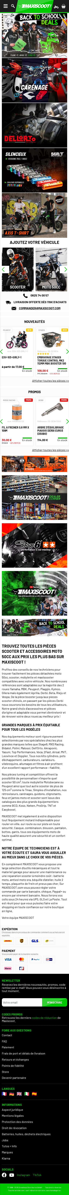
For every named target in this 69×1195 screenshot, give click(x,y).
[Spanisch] (34, 1093)
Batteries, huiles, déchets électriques (26, 1134)
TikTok (37, 1175)
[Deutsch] (11, 1093)
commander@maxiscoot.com (39, 308)
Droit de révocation (14, 1128)
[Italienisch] (26, 1093)
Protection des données (17, 1121)
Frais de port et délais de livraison (23, 1053)
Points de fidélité (13, 1065)
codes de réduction (44, 1017)
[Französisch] (4, 1093)
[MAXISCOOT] (34, 6)
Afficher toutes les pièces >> (50, 380)
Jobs (5, 1140)
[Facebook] (4, 1175)
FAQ (4, 1041)
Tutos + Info (9, 1146)
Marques (7, 1152)
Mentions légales (13, 1115)
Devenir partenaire (14, 1077)
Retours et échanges (15, 1059)
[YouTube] (11, 1175)
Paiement (8, 1047)
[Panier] (63, 6)
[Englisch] (19, 1093)
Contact (7, 1035)
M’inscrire (54, 1002)
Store (5, 1071)
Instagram (23, 1175)
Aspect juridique (12, 1109)
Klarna (6, 1158)
